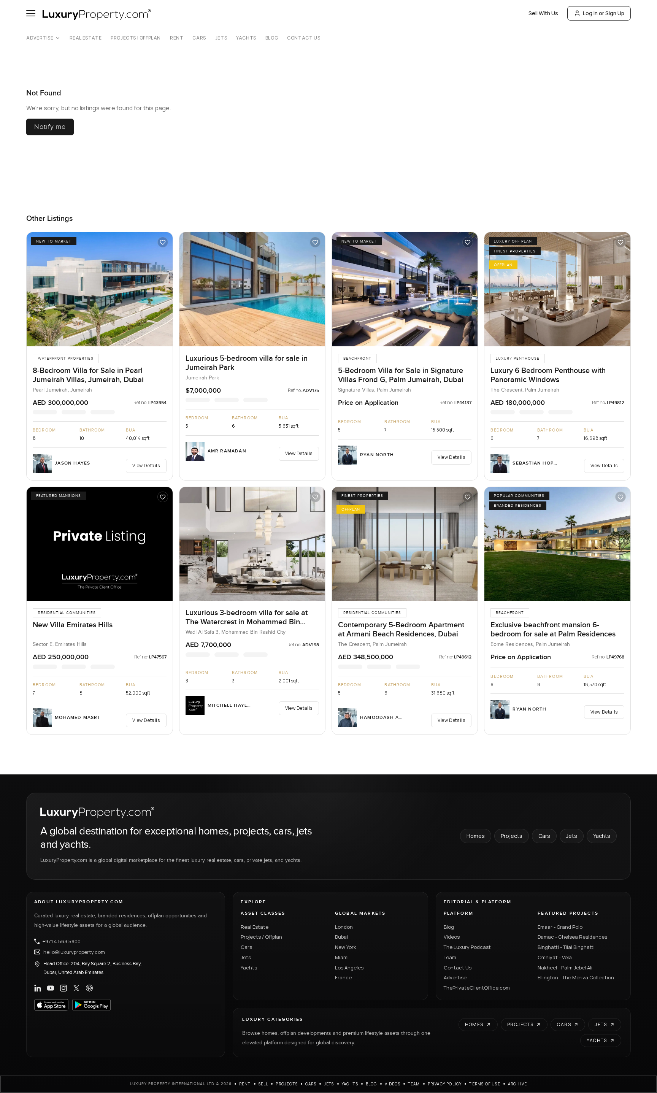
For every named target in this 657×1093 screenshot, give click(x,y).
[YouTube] (50, 988)
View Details (146, 465)
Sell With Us (543, 13)
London (344, 926)
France (343, 977)
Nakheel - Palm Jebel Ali (565, 967)
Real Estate (86, 38)
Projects (511, 835)
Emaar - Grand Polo (560, 926)
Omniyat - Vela (555, 957)
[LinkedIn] (37, 988)
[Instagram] (63, 988)
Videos (452, 936)
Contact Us (303, 38)
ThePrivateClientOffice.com (477, 987)
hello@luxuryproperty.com (74, 952)
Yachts (246, 38)
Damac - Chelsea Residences (572, 936)
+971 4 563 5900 (62, 941)
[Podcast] (89, 988)
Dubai (341, 936)
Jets (221, 38)
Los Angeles (349, 967)
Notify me (50, 127)
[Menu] (30, 13)
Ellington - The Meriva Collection (576, 977)
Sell (263, 1084)
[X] (76, 988)
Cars (199, 38)
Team (450, 957)
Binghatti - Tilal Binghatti (566, 947)
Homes (476, 835)
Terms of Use (484, 1084)
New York (345, 947)
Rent (176, 38)
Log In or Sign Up (603, 13)
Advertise (39, 38)
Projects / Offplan (261, 936)
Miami (342, 957)
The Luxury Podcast (467, 947)
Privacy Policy (445, 1084)
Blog (271, 38)
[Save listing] (162, 242)
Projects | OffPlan (136, 38)
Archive (517, 1084)
